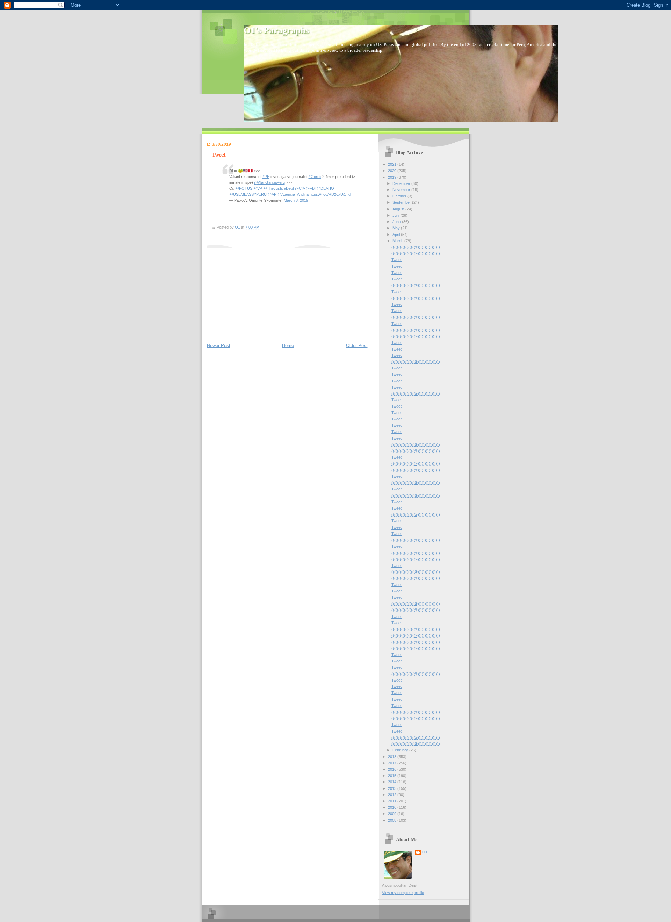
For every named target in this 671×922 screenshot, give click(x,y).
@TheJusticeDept (278, 188)
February (400, 750)
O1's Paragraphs (276, 30)
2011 (392, 801)
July (396, 215)
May (396, 228)
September (402, 202)
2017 (392, 763)
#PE (265, 176)
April (396, 234)
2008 (392, 820)
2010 (392, 807)
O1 (424, 852)
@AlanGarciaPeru (269, 182)
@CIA (300, 188)
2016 (392, 769)
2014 (392, 782)
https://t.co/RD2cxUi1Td (330, 194)
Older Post (357, 345)
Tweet (396, 260)
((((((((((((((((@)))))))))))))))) (415, 247)
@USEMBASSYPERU (248, 194)
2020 (392, 170)
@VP (257, 188)
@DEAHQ (325, 188)
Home (288, 345)
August (398, 209)
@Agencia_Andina (293, 194)
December (401, 183)
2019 (392, 177)
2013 (392, 788)
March (398, 241)
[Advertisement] (259, 292)
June (397, 221)
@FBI (311, 188)
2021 (392, 164)
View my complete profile (403, 893)
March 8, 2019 (296, 200)
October (399, 196)
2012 (392, 795)
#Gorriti (315, 176)
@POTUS (243, 188)
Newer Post (218, 345)
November (401, 190)
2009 (392, 814)
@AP (272, 194)
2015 (392, 775)
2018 (392, 757)
